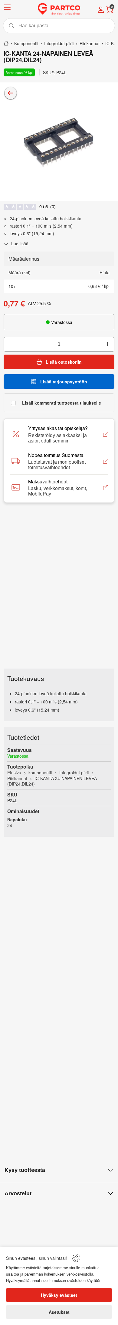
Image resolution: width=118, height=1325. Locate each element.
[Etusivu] (6, 43)
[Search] (59, 25)
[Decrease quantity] (10, 344)
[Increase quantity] (107, 344)
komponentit (40, 772)
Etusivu (14, 772)
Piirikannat (17, 778)
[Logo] (59, 9)
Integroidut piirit (74, 772)
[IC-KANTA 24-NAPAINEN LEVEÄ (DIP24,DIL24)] (59, 141)
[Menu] (7, 8)
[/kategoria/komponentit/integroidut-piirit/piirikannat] (11, 93)
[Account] (100, 10)
